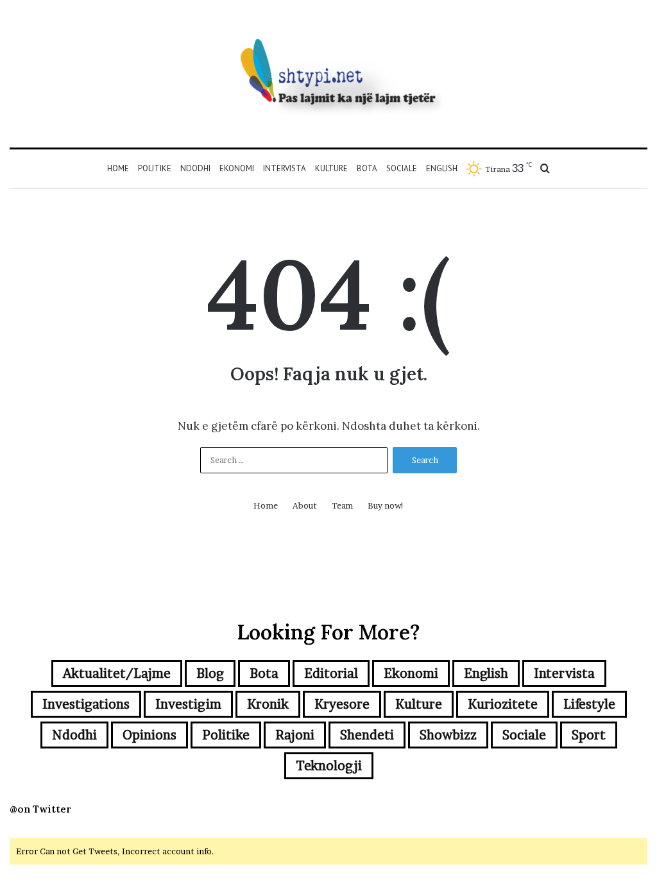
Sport (589, 735)
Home (118, 168)
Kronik (268, 704)
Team (342, 505)
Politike (154, 168)
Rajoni (294, 735)
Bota (367, 168)
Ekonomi (236, 168)
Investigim (188, 704)
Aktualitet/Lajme (117, 673)
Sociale (401, 168)
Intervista (284, 168)
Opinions (149, 735)
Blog (210, 673)
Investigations (86, 704)
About (305, 505)
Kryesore (342, 704)
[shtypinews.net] (328, 73)
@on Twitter (40, 809)
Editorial (331, 673)
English (441, 168)
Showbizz (448, 735)
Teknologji (329, 765)
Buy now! (386, 505)
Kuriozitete (503, 704)
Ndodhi (195, 168)
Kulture (331, 168)
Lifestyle (589, 704)
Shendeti (367, 735)
